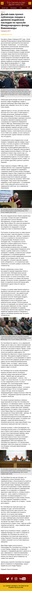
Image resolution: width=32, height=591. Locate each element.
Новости (3, 12)
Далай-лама (5, 8)
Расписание (13, 8)
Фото (21, 8)
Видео (28, 8)
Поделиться (5, 34)
